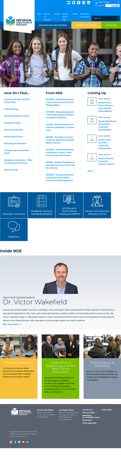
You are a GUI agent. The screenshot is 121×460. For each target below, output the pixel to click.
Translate (115, 6)
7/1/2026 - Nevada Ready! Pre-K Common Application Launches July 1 (60, 127)
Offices (75, 14)
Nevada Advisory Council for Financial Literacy (106, 161)
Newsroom (87, 420)
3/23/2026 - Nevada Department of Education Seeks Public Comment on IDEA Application (60, 178)
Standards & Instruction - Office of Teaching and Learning (18, 161)
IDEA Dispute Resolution (15, 144)
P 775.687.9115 (42, 417)
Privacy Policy (88, 413)
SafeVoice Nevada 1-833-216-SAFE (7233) (17, 100)
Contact (57, 14)
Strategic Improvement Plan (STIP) (16, 151)
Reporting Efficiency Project (16, 116)
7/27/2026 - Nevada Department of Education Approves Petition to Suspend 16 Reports (60, 115)
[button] (14, 205)
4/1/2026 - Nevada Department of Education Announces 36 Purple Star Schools (60, 165)
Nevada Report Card (65, 17)
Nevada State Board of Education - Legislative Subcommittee (107, 125)
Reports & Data (11, 170)
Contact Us (87, 410)
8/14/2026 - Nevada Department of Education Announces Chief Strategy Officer (60, 102)
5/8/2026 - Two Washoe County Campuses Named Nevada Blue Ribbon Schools (60, 140)
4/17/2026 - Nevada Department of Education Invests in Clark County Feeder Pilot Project (60, 152)
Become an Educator (13, 130)
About (39, 14)
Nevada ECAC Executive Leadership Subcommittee (104, 144)
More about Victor (11, 324)
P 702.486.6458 (65, 417)
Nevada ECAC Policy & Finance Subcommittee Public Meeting (105, 107)
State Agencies (89, 423)
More (90, 171)
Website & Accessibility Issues (91, 416)
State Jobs (107, 410)
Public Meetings (11, 109)
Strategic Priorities (12, 123)
